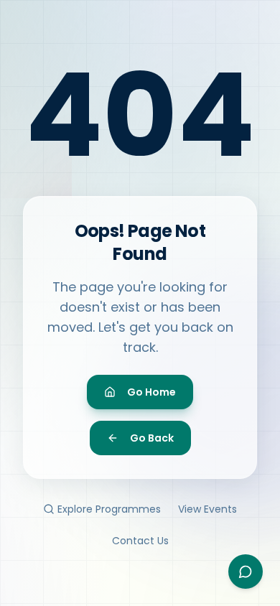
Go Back (152, 438)
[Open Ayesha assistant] (245, 571)
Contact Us (140, 540)
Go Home (151, 392)
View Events (207, 509)
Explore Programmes (109, 509)
